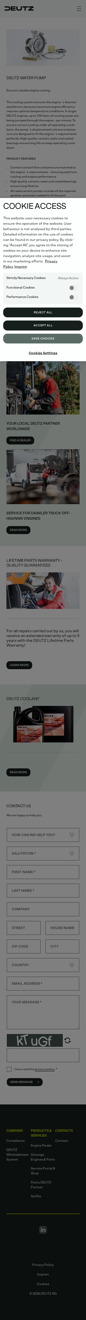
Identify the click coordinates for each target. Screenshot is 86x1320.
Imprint (20, 266)
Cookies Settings (43, 353)
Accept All (43, 325)
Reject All (43, 312)
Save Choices (43, 338)
